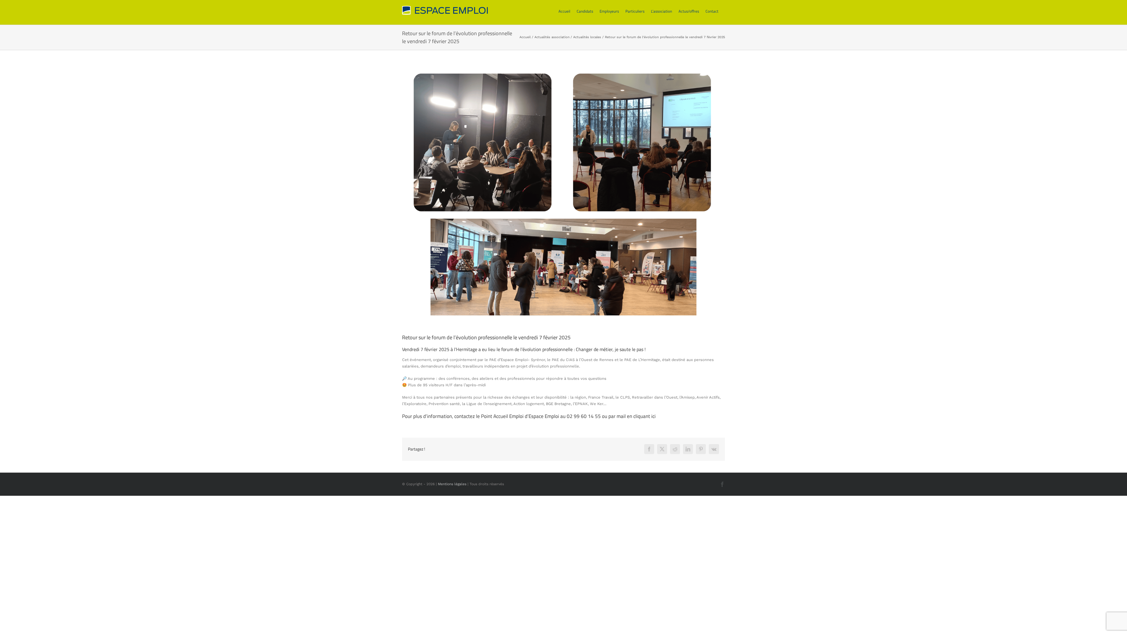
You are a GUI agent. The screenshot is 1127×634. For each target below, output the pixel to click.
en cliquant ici (641, 416)
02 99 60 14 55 (584, 416)
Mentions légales (452, 484)
